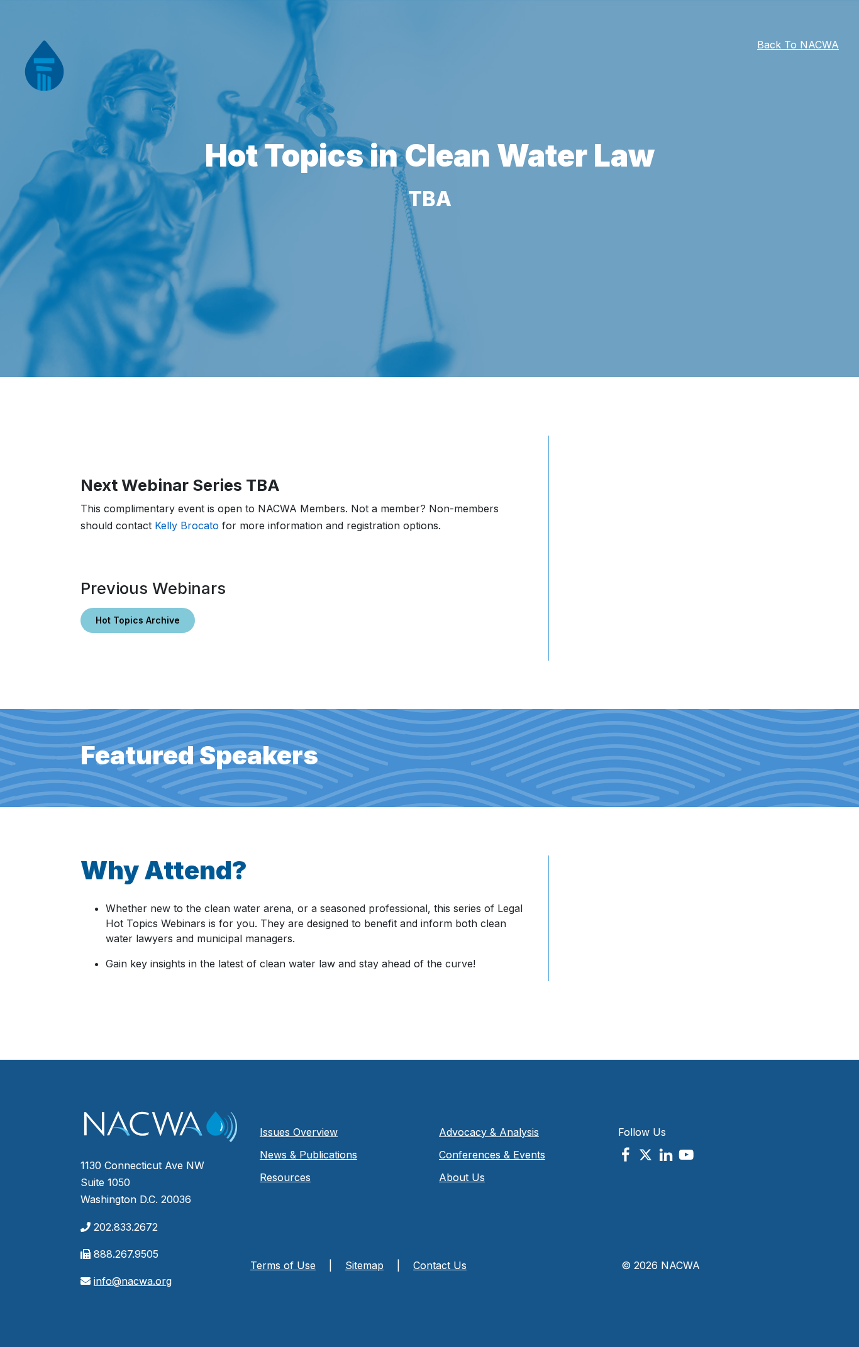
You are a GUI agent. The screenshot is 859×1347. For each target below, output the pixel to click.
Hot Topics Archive (138, 620)
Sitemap (364, 1265)
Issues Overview (299, 1132)
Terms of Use (283, 1265)
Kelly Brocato (187, 525)
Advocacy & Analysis (489, 1132)
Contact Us (440, 1265)
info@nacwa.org (133, 1281)
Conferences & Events (492, 1154)
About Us (462, 1177)
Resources (285, 1177)
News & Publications (308, 1154)
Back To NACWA (798, 44)
